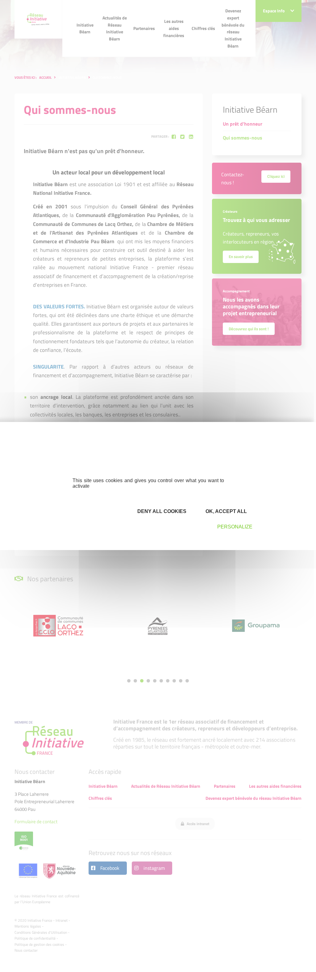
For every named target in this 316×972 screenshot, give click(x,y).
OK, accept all (225, 511)
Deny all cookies (161, 511)
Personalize (234, 526)
